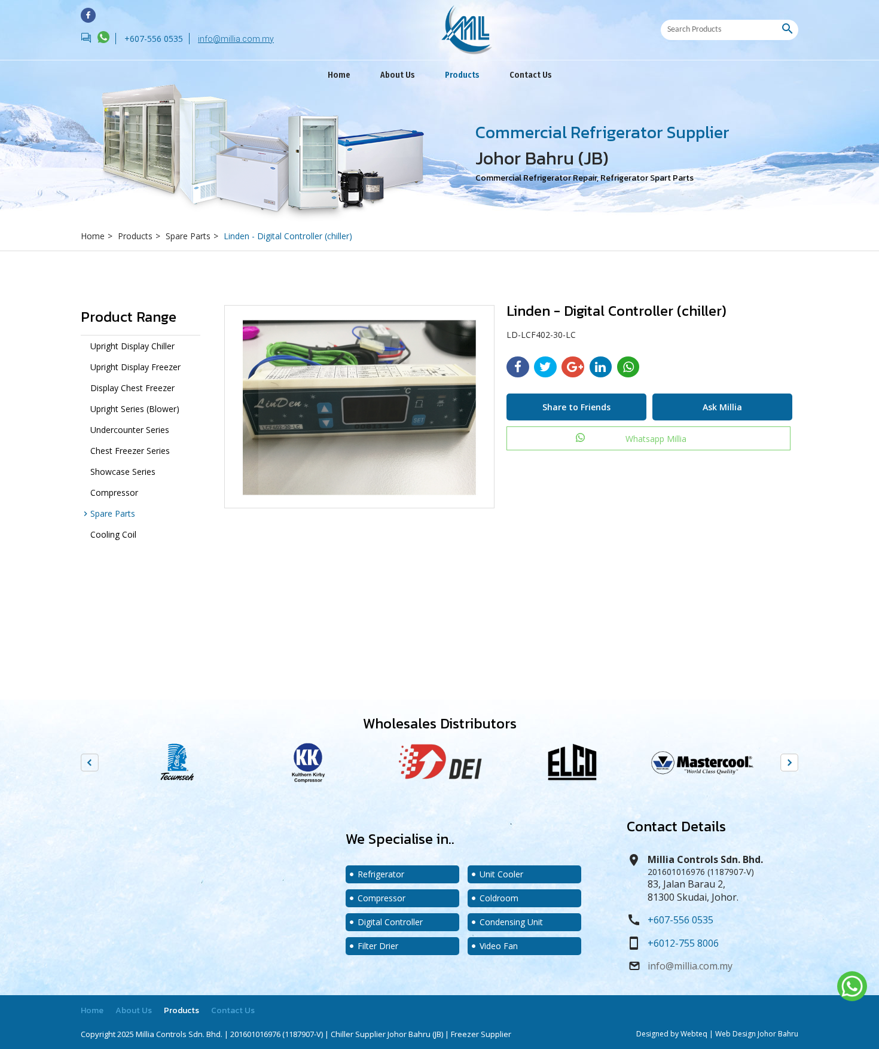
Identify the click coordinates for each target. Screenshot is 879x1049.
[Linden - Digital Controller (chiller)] (359, 407)
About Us (397, 75)
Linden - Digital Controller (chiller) (288, 236)
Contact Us (530, 75)
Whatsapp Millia (655, 438)
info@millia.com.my (236, 39)
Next (789, 762)
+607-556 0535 (680, 919)
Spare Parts (192, 236)
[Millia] (88, 15)
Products (462, 75)
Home (339, 75)
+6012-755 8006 (683, 943)
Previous (90, 762)
